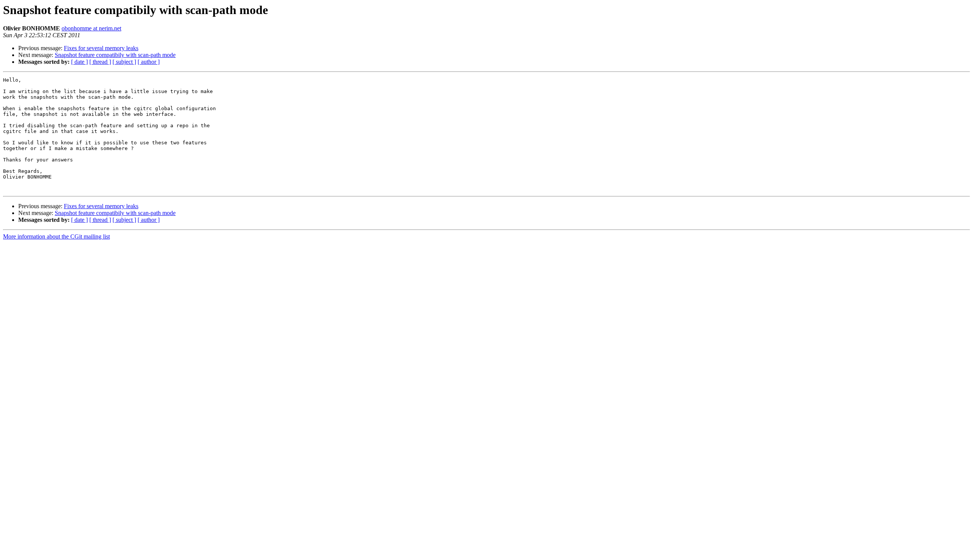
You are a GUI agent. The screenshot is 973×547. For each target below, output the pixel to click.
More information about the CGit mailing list (56, 236)
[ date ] (79, 61)
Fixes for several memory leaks (101, 48)
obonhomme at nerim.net (91, 28)
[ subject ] (124, 61)
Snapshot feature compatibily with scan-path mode (115, 55)
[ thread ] (100, 61)
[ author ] (149, 61)
